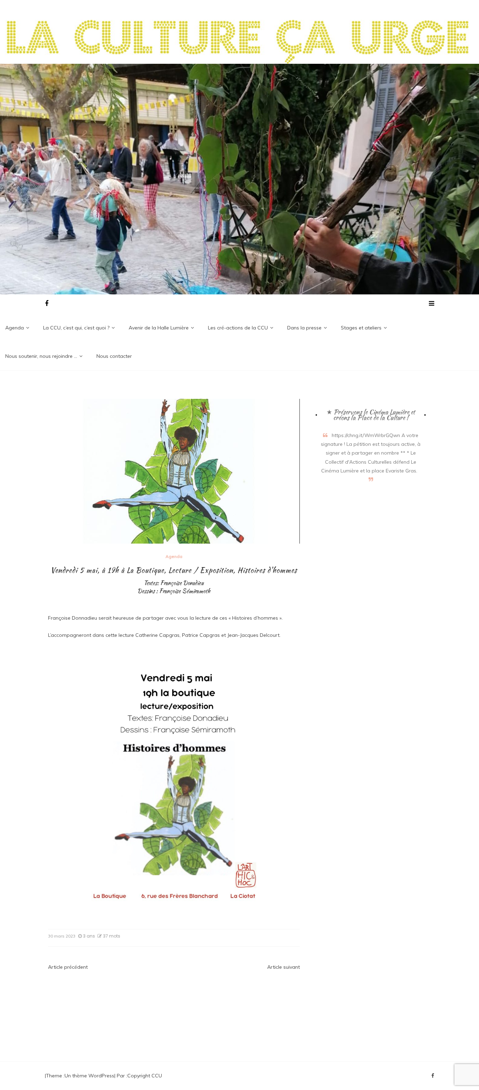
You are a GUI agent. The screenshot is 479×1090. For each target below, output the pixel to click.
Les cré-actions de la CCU (238, 328)
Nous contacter (114, 356)
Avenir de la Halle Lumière (159, 328)
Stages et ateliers (361, 328)
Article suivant (283, 967)
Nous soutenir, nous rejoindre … (41, 356)
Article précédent (68, 967)
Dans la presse (304, 328)
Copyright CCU (144, 1075)
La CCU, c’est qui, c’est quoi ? (76, 328)
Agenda (14, 328)
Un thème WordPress (89, 1075)
